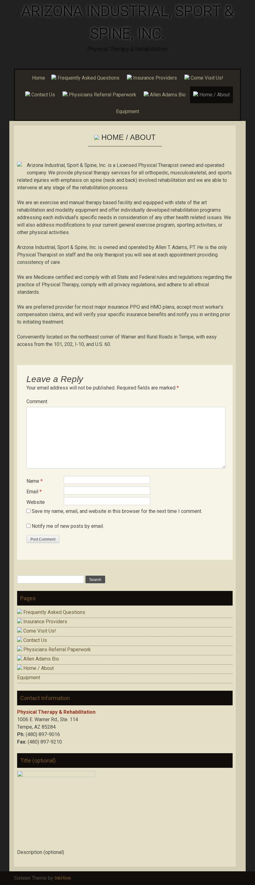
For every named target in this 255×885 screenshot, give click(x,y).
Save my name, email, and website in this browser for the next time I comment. (117, 511)
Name (34, 481)
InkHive (62, 878)
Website (35, 502)
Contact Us (42, 95)
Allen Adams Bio (167, 95)
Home (38, 78)
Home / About (214, 95)
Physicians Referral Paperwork (101, 95)
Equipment (127, 111)
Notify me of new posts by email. (68, 526)
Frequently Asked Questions (87, 78)
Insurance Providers (154, 78)
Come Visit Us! (206, 78)
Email (34, 492)
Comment (36, 401)
